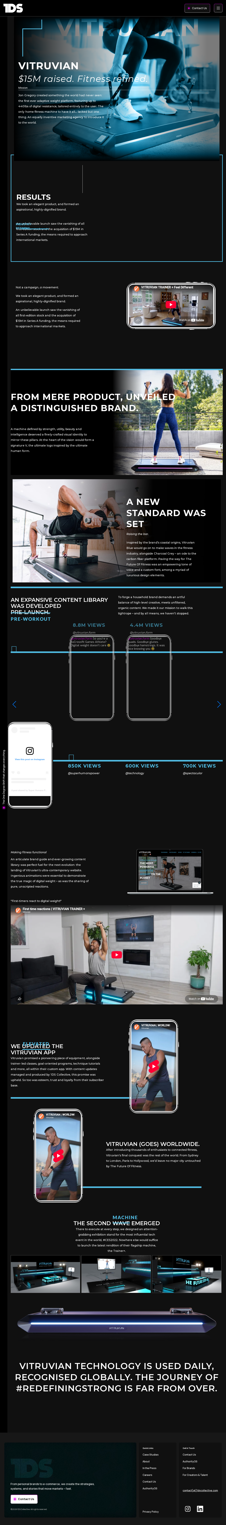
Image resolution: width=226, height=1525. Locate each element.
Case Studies (151, 1454)
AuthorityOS (150, 1488)
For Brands (189, 1468)
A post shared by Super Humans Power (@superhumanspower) (42, 790)
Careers (147, 1475)
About (146, 1461)
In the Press (149, 1468)
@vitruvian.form (81, 638)
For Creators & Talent (195, 1475)
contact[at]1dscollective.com (200, 1490)
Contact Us (149, 1481)
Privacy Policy (151, 1511)
